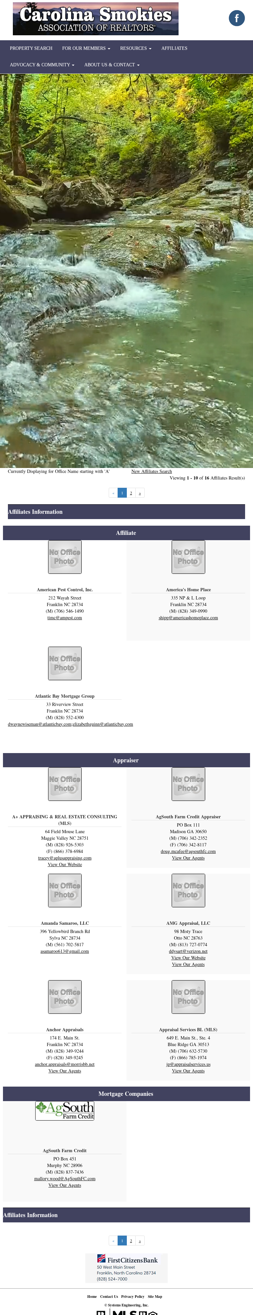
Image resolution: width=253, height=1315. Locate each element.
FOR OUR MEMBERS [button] (84, 48)
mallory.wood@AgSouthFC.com (65, 1178)
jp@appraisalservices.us (188, 1064)
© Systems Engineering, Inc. (126, 1305)
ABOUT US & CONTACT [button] (110, 64)
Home (92, 1296)
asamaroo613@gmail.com (65, 951)
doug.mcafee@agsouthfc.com (188, 851)
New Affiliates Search (151, 471)
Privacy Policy (133, 1296)
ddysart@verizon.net (188, 951)
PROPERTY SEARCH (31, 48)
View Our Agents (188, 858)
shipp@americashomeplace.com (188, 617)
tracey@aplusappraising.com (65, 858)
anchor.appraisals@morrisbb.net (65, 1064)
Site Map (155, 1296)
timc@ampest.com (64, 617)
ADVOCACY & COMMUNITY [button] (40, 64)
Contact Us (109, 1296)
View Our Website (65, 864)
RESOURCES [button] (134, 48)
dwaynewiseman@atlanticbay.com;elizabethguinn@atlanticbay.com (70, 724)
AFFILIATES (174, 48)
